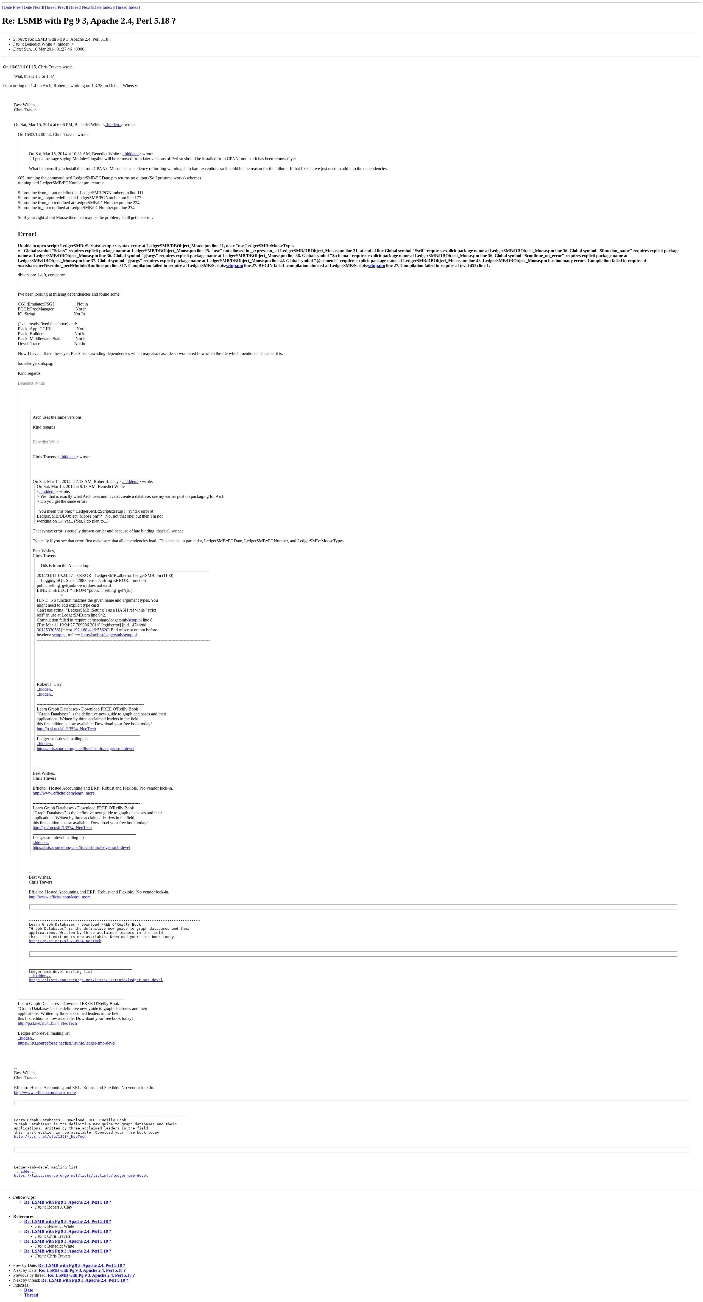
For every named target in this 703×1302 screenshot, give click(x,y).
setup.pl (135, 620)
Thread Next (79, 7)
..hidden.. (113, 124)
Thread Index (126, 7)
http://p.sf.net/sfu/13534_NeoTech (66, 728)
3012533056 (48, 630)
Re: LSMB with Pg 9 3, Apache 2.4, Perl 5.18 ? (67, 1202)
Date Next (32, 7)
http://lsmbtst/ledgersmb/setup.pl (109, 634)
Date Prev (12, 7)
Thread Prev (55, 7)
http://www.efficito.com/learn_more (63, 793)
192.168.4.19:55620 (90, 630)
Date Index (102, 7)
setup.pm (234, 265)
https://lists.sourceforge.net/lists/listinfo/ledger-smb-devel (85, 748)
